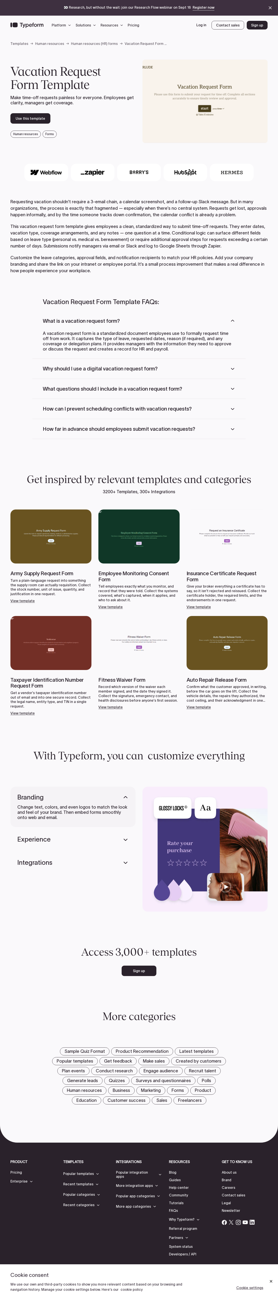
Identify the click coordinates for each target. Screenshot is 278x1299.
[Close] (271, 1281)
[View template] (50, 556)
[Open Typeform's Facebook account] (224, 1222)
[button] (62, 25)
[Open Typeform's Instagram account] (238, 1222)
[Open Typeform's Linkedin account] (252, 1222)
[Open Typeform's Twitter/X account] (231, 1222)
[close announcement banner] (270, 7)
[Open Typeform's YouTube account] (245, 1222)
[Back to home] (26, 25)
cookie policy (132, 1289)
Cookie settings (249, 1288)
